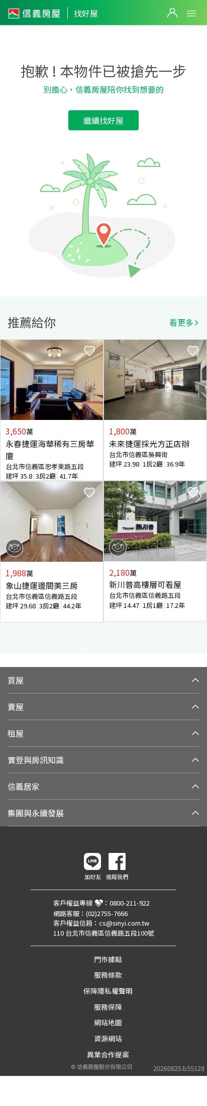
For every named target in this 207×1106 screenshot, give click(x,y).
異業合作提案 (108, 1054)
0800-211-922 (130, 903)
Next (199, 496)
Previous (8, 496)
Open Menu (191, 14)
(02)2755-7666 (107, 913)
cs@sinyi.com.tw (124, 923)
